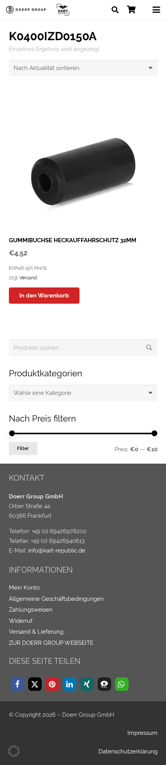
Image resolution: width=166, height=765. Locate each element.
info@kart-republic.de (56, 550)
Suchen (149, 347)
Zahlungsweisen (31, 609)
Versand (28, 277)
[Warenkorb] (131, 9)
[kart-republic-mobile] (63, 9)
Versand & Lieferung (36, 631)
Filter (23, 448)
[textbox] (42, 392)
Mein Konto (24, 587)
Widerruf (20, 620)
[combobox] (83, 393)
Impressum (142, 732)
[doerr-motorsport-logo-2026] (27, 10)
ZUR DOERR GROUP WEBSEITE (51, 642)
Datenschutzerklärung (128, 751)
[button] (115, 9)
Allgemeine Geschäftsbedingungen (56, 598)
